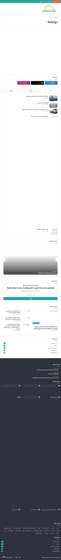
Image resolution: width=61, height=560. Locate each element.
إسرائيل (57, 528)
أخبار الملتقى (54, 350)
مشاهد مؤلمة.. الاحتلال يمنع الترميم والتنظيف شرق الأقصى (12, 318)
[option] (30, 260)
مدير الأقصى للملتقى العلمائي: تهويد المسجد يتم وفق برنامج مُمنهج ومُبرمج (46, 327)
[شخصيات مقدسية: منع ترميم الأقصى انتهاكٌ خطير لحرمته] (50, 401)
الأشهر (50, 90)
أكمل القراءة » (54, 68)
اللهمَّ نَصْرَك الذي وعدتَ (42, 103)
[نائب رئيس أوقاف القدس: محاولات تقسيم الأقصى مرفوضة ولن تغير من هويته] (10, 452)
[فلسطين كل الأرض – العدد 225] (10, 514)
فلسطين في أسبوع (54, 31)
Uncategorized (53, 352)
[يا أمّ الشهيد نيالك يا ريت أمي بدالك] (53, 171)
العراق (58, 530)
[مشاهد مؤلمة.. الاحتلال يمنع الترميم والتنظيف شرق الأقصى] (25, 319)
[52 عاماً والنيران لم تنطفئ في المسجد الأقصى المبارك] (25, 313)
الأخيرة (30, 90)
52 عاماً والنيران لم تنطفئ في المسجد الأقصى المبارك (13, 311)
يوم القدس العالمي (38, 533)
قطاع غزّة (46, 533)
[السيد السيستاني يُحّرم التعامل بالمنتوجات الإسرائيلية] (53, 111)
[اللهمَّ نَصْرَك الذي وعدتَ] (53, 105)
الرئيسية (55, 17)
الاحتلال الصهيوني (46, 528)
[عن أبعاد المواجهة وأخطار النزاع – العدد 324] (50, 51)
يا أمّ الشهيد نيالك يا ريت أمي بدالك (39, 116)
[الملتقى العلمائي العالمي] (49, 8)
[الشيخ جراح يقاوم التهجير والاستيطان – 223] (10, 390)
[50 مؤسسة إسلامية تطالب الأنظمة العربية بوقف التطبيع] (30, 514)
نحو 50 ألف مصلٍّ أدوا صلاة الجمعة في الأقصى (37, 96)
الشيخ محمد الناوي (7, 528)
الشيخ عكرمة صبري (17, 528)
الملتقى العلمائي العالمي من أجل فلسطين (23, 530)
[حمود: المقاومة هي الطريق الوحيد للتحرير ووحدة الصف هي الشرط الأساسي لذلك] (30, 390)
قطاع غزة (52, 533)
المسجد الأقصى (47, 530)
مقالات (55, 345)
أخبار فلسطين (54, 343)
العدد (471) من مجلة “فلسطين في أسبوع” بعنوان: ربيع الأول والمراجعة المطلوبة (34, 1)
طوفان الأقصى (10, 530)
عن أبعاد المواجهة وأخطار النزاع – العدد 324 (50, 36)
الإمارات (52, 528)
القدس (53, 530)
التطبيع (39, 528)
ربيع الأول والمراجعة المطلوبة (47, 273)
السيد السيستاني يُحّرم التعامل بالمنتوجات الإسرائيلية (35, 110)
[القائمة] (2, 8)
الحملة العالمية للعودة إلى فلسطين (29, 528)
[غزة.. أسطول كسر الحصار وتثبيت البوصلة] (50, 514)
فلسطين (57, 533)
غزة (5, 530)
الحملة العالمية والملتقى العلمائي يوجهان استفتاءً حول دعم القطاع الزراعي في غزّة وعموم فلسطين (12, 326)
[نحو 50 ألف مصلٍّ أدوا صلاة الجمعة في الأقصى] (53, 98)
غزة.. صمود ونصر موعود (42, 229)
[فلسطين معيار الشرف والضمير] (30, 452)
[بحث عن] (59, 8)
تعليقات (11, 90)
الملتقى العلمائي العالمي (37, 530)
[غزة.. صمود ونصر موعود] (53, 231)
